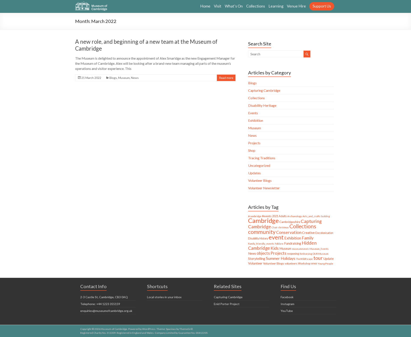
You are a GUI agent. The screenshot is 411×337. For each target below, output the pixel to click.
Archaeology (294, 216)
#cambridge (254, 216)
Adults (283, 216)
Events (253, 113)
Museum (124, 78)
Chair (275, 227)
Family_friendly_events (261, 243)
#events (266, 216)
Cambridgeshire (289, 222)
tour (318, 258)
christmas (283, 227)
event (276, 237)
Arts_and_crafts (311, 216)
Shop (251, 150)
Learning (275, 6)
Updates (254, 173)
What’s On (234, 6)
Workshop (304, 263)
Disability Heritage (262, 105)
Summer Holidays (280, 258)
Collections (255, 6)
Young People (325, 263)
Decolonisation (324, 233)
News (135, 78)
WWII (314, 263)
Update (328, 258)
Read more (226, 78)
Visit (217, 6)
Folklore (279, 243)
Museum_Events (319, 248)
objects (263, 253)
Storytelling (256, 258)
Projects (254, 143)
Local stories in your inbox (164, 297)
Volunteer (255, 263)
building (325, 216)
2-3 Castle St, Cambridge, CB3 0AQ (104, 297)
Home (205, 6)
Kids (275, 248)
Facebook (287, 297)
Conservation (288, 232)
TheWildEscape (304, 258)
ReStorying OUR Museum (314, 253)
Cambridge (263, 220)
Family (308, 237)
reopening (293, 253)
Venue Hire (296, 6)
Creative (308, 232)
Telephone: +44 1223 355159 (100, 304)
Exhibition (255, 120)
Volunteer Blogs (260, 180)
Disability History (258, 238)
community (261, 232)
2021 (275, 216)
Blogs (113, 78)
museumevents (300, 248)
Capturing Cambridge (264, 90)
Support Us (322, 6)
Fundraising (292, 243)
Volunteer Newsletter (264, 188)
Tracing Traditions (261, 158)
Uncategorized (259, 165)
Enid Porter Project (227, 304)
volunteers (291, 263)
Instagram (287, 304)
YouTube (287, 311)
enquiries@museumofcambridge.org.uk (106, 311)
